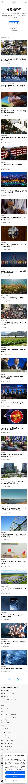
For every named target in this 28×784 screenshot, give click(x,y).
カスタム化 (15, 780)
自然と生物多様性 (5, 295)
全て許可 (15, 776)
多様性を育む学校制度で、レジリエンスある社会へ (13, 562)
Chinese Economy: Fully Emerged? (12, 403)
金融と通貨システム (5, 108)
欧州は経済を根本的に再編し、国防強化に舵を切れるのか (13, 535)
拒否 (15, 772)
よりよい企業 (4, 320)
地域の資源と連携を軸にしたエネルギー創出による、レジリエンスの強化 (13, 509)
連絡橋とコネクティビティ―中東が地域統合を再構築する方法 (13, 272)
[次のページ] (18, 679)
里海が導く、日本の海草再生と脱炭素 (12, 298)
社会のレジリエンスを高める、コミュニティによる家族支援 (13, 245)
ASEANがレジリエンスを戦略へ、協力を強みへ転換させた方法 (14, 191)
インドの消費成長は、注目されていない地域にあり (13, 323)
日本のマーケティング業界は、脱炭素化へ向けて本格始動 (13, 642)
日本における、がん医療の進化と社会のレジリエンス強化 (13, 218)
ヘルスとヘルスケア (5, 215)
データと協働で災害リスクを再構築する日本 (13, 165)
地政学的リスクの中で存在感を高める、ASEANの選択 (13, 377)
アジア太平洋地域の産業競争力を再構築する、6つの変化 (13, 60)
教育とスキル (4, 559)
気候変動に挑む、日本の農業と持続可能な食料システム (13, 350)
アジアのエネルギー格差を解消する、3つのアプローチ (13, 589)
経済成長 (3, 188)
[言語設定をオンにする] (2, 781)
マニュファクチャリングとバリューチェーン (10, 57)
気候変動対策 (4, 135)
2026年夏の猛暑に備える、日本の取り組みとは (14, 138)
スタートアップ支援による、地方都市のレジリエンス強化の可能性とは (13, 482)
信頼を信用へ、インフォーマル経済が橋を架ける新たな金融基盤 (13, 111)
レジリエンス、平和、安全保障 (7, 83)
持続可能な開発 (4, 639)
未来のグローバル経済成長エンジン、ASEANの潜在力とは (12, 428)
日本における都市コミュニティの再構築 (13, 86)
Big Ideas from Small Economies (11, 668)
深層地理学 (3, 162)
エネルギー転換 (4, 506)
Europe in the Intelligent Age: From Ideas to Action (12, 615)
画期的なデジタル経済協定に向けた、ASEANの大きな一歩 (12, 455)
